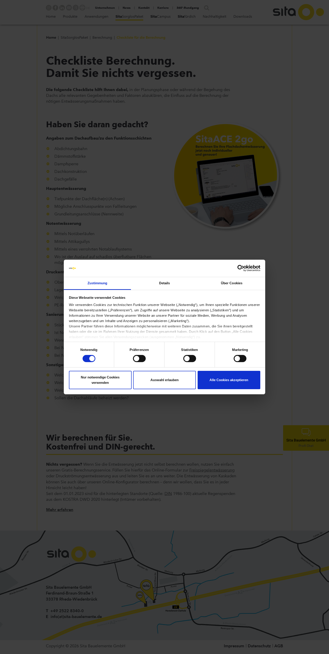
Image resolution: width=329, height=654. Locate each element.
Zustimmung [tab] (97, 283)
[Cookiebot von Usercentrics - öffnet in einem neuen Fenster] (240, 268)
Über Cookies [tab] (231, 283)
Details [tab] (164, 283)
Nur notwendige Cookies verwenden (100, 379)
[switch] (139, 358)
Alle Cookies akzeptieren (228, 380)
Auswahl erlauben (164, 380)
